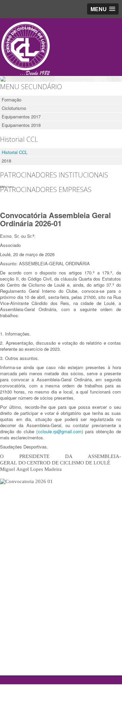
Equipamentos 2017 (21, 116)
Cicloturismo (14, 108)
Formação (11, 99)
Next (113, 77)
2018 (6, 160)
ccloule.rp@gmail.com (60, 431)
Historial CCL (14, 152)
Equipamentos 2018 (21, 125)
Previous (8, 77)
